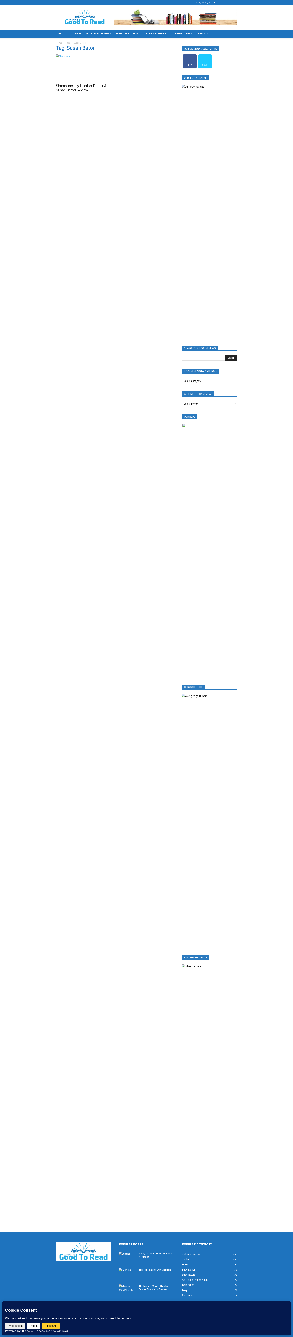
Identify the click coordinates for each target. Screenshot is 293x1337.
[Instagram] (228, 2)
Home (59, 42)
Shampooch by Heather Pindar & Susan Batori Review (81, 88)
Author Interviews (98, 33)
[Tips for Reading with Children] (127, 1274)
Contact (203, 33)
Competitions (183, 33)
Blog (77, 33)
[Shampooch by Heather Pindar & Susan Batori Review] (83, 68)
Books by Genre (156, 33)
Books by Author (127, 33)
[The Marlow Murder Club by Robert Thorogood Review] (127, 1290)
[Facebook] (223, 2)
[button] (233, 33)
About (62, 33)
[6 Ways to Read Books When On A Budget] (127, 1258)
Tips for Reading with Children (155, 1269)
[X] (234, 2)
